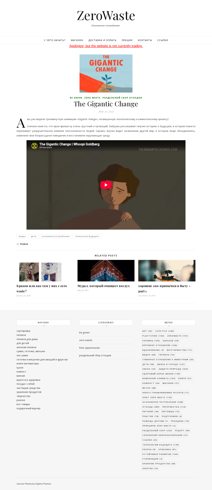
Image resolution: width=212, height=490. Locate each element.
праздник (180, 421)
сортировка (23, 330)
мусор (149, 388)
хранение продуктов (29, 391)
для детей (23, 343)
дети (33, 236)
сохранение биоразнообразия (165, 435)
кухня (20, 367)
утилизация (152, 459)
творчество (23, 396)
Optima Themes (43, 483)
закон (149, 369)
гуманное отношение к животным (168, 359)
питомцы (171, 411)
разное (21, 400)
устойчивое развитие (160, 454)
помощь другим (155, 421)
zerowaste (177, 336)
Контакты (145, 40)
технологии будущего (87, 236)
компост (21, 371)
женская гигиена (26, 347)
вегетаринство (179, 350)
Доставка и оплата (102, 40)
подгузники (172, 416)
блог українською (89, 347)
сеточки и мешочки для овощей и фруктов (42, 359)
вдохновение (153, 350)
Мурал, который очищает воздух (104, 286)
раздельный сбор (157, 430)
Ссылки (162, 40)
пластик (150, 416)
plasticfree (153, 336)
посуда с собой (25, 383)
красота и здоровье (28, 379)
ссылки (150, 440)
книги (185, 378)
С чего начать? (54, 40)
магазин (171, 383)
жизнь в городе (171, 364)
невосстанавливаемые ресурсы (165, 392)
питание (150, 411)
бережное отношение (160, 345)
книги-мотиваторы (28, 363)
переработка (174, 407)
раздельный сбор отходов (122, 97)
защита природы (173, 369)
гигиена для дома (27, 339)
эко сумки (22, 355)
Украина (151, 340)
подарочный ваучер (28, 408)
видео (22, 236)
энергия (150, 468)
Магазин (77, 40)
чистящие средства (28, 388)
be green (76, 97)
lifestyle (164, 331)
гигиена (21, 335)
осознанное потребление (56, 236)
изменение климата (159, 378)
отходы (151, 407)
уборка (149, 449)
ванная (21, 375)
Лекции (127, 40)
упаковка (168, 449)
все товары (23, 404)
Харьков (171, 340)
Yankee (24, 243)
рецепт (182, 430)
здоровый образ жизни (161, 373)
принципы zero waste (159, 425)
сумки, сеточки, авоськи (31, 351)
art (147, 331)
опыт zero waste (157, 397)
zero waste (92, 97)
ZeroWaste (106, 15)
